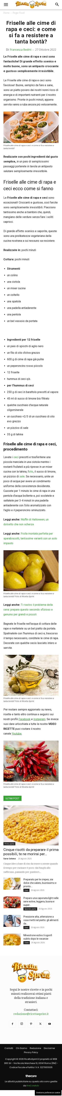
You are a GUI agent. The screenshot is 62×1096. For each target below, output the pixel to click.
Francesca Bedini (20, 50)
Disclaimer (49, 1048)
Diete (26, 942)
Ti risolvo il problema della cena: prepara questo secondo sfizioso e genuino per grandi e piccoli (28, 609)
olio (31, 471)
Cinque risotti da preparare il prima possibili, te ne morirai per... (31, 852)
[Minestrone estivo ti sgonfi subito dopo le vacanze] (12, 939)
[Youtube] (49, 1024)
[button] (5, 4)
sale (22, 476)
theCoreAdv (33, 1085)
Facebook (24, 719)
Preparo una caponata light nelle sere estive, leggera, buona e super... (41, 901)
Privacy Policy (31, 1052)
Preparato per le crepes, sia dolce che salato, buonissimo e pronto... (39, 883)
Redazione (35, 1048)
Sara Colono (9, 858)
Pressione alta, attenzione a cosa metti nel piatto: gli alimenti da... (40, 920)
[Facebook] (12, 1024)
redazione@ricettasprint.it (31, 1014)
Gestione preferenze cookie (48, 1093)
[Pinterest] (31, 1024)
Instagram (39, 719)
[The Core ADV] (31, 1077)
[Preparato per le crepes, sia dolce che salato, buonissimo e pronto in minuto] (12, 884)
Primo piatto (9, 844)
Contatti (8, 1048)
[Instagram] (21, 1024)
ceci (16, 457)
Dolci (26, 890)
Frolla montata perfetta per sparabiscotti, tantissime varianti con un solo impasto (30, 538)
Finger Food (18, 12)
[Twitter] (40, 1024)
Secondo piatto (30, 909)
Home (6, 12)
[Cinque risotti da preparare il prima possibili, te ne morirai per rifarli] (31, 825)
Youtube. (17, 733)
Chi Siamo (21, 1048)
